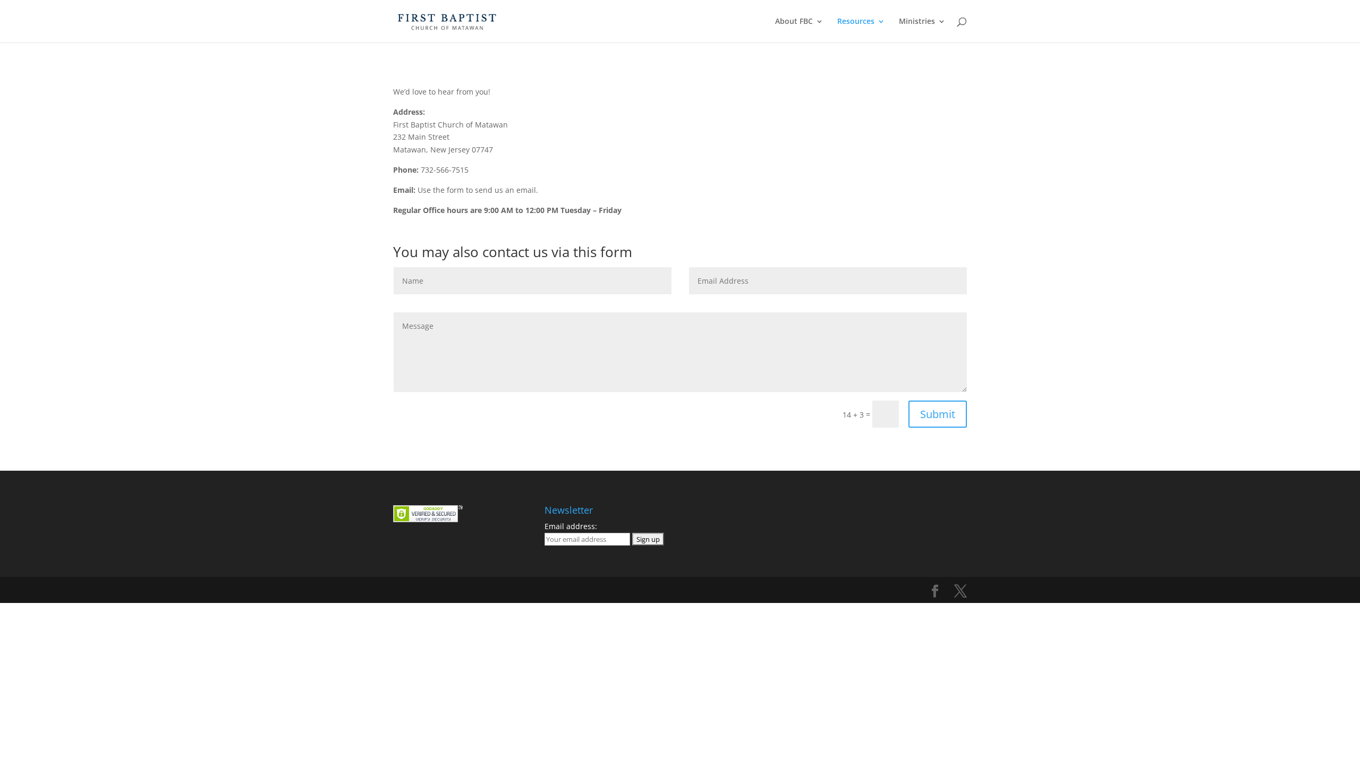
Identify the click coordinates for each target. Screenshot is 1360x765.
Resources (855, 22)
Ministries (917, 22)
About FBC (794, 22)
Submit (937, 414)
